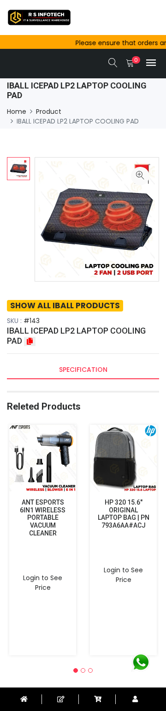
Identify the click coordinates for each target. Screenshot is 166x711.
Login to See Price (42, 582)
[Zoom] (140, 176)
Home (16, 111)
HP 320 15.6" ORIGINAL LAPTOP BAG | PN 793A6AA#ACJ (123, 514)
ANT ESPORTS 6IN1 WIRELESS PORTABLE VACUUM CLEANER (42, 518)
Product (48, 111)
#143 (32, 320)
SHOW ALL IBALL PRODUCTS (65, 305)
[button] (75, 670)
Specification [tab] (83, 369)
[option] (18, 168)
